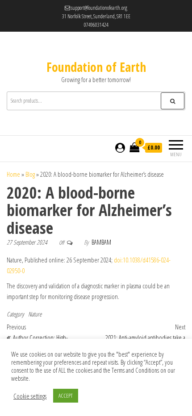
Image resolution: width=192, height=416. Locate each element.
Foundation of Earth (96, 66)
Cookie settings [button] (29, 396)
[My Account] (120, 147)
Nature (35, 314)
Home (13, 174)
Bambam (101, 242)
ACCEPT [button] (65, 395)
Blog (30, 174)
